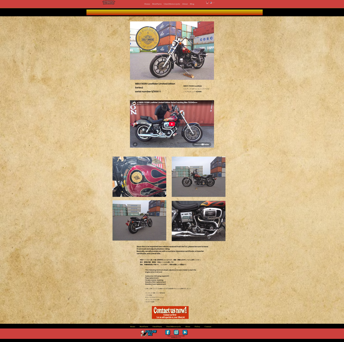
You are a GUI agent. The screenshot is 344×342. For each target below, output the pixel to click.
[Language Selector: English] (212, 3)
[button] (207, 3)
